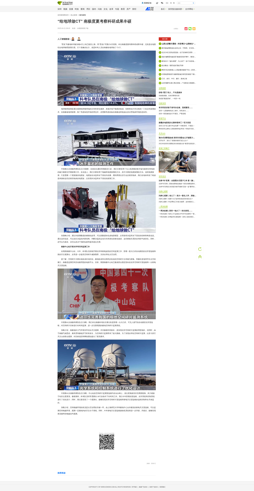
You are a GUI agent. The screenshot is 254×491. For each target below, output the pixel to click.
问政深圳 (162, 103)
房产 (129, 9)
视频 (65, 9)
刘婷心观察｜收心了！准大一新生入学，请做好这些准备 (177, 196)
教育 (123, 9)
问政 (100, 9)
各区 (163, 9)
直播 (71, 9)
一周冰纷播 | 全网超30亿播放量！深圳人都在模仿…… (177, 217)
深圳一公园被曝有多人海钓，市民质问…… (174, 111)
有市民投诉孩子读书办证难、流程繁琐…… (176, 108)
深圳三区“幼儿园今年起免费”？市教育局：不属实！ (177, 126)
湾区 (88, 9)
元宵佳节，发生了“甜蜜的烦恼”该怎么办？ (173, 140)
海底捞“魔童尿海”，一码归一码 (169, 98)
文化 (106, 9)
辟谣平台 (162, 118)
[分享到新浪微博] (187, 28)
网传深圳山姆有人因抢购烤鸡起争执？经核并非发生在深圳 (177, 129)
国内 (94, 9)
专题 (117, 9)
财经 (134, 9)
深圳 (60, 9)
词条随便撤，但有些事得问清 (169, 95)
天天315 (162, 133)
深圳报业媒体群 (175, 9)
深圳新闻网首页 (63, 15)
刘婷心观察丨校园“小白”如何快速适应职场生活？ (176, 199)
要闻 (83, 9)
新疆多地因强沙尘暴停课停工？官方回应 (175, 123)
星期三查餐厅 (164, 148)
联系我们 (162, 487)
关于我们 (134, 487)
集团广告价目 (143, 487)
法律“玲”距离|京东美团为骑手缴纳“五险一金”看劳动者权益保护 (177, 187)
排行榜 (164, 39)
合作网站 (189, 9)
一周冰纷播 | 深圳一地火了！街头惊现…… (175, 211)
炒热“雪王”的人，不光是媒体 (170, 92)
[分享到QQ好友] (194, 28)
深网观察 (162, 88)
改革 (111, 9)
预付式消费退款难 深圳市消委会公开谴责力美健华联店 (177, 138)
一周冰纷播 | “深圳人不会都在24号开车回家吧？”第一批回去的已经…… (177, 214)
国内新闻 (82, 15)
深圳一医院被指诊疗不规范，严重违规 (172, 113)
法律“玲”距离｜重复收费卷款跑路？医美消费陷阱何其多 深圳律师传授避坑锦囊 (177, 184)
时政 (77, 9)
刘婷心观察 (163, 191)
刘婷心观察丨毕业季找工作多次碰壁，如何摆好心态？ (177, 202)
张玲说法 (162, 176)
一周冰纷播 (163, 206)
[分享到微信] (190, 28)
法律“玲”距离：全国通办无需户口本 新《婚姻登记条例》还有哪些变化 (177, 181)
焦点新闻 (74, 15)
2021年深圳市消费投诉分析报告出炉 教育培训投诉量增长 (177, 143)
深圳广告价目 (153, 487)
